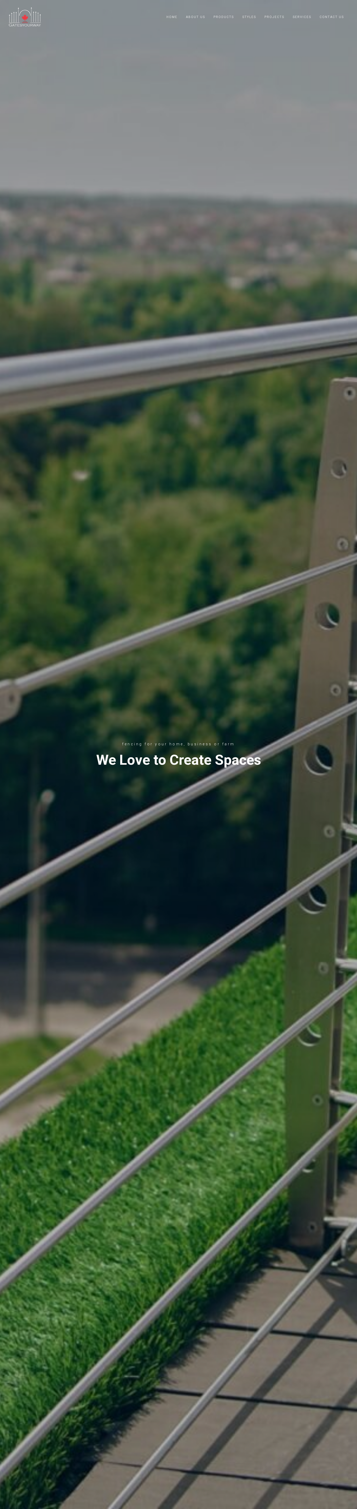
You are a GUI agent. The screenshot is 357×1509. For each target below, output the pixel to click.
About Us (195, 17)
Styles (249, 17)
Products (224, 17)
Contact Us (332, 17)
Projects (274, 17)
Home (171, 17)
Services (302, 17)
